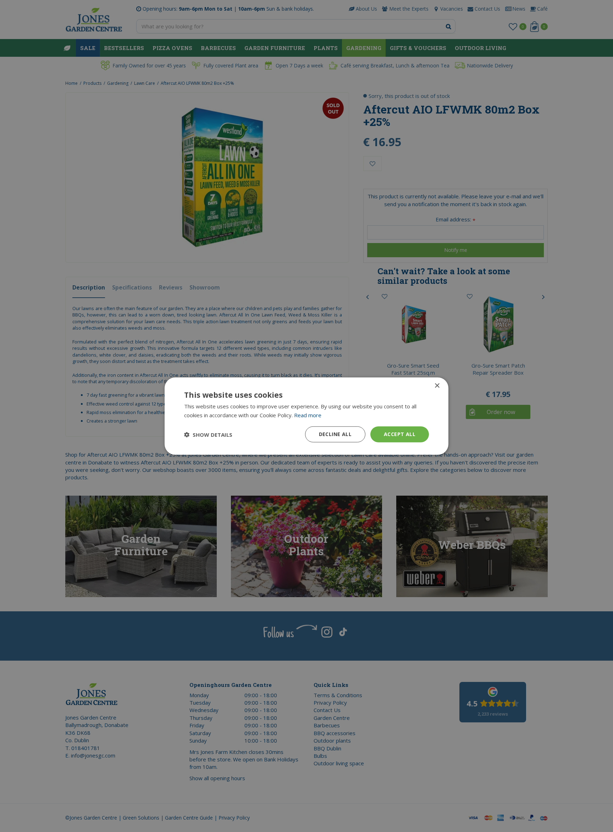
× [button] (437, 385)
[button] (208, 434)
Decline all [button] (335, 434)
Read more (307, 414)
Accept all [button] (399, 434)
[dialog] (306, 416)
